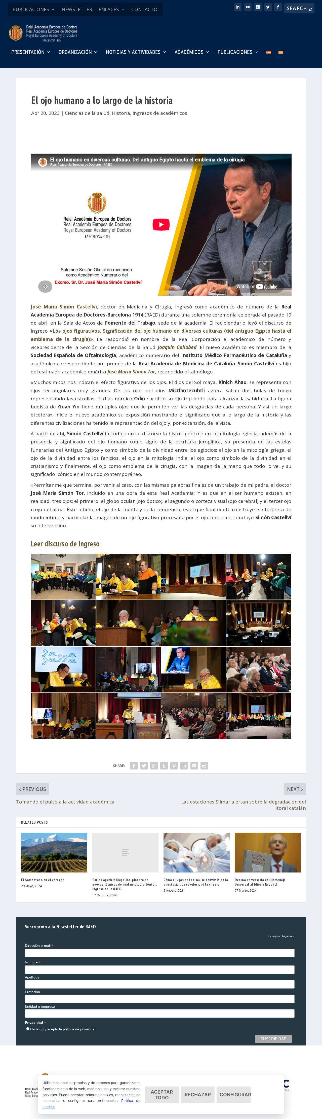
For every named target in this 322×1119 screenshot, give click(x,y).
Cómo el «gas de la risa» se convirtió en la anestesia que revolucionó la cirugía (196, 882)
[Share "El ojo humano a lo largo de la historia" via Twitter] (144, 766)
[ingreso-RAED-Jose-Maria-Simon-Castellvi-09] (63, 690)
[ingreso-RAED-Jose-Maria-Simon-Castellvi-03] (193, 598)
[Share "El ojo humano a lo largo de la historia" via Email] (194, 766)
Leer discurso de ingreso (65, 543)
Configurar (235, 1095)
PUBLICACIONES (31, 9)
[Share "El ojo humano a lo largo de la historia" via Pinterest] (174, 766)
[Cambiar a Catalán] (280, 59)
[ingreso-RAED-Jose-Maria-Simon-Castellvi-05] (63, 644)
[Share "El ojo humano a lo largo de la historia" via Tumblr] (164, 766)
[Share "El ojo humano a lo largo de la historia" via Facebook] (134, 766)
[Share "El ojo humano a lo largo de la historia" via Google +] (154, 766)
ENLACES (109, 9)
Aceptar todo (162, 1095)
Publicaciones (235, 52)
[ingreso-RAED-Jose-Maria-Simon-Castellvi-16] (258, 737)
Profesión (32, 992)
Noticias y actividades (133, 52)
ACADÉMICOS (189, 52)
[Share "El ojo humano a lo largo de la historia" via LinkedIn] (184, 766)
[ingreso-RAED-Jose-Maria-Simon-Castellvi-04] (258, 598)
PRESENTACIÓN (28, 52)
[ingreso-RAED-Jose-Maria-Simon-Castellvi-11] (193, 690)
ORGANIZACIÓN (75, 52)
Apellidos (32, 977)
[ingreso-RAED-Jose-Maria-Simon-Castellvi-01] (63, 598)
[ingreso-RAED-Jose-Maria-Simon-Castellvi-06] (128, 644)
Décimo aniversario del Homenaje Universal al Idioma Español (260, 882)
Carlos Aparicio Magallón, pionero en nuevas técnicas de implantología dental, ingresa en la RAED (124, 884)
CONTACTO (144, 9)
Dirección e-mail (39, 945)
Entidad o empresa (40, 1006)
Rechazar (198, 1095)
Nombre (33, 962)
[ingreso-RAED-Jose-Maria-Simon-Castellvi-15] (193, 737)
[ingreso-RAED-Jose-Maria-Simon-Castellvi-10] (128, 690)
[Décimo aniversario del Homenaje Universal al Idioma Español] (268, 852)
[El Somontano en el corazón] (54, 852)
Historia (121, 113)
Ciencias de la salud (87, 113)
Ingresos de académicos (160, 113)
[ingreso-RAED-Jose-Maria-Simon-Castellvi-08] (258, 644)
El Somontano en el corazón (42, 880)
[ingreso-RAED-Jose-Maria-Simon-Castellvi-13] (63, 737)
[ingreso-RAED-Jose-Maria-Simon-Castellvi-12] (258, 690)
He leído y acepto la (63, 1029)
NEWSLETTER (77, 9)
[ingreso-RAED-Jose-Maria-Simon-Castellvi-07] (193, 644)
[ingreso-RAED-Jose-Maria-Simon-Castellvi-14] (128, 737)
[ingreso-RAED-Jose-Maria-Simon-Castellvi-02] (128, 598)
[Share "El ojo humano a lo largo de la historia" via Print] (204, 766)
